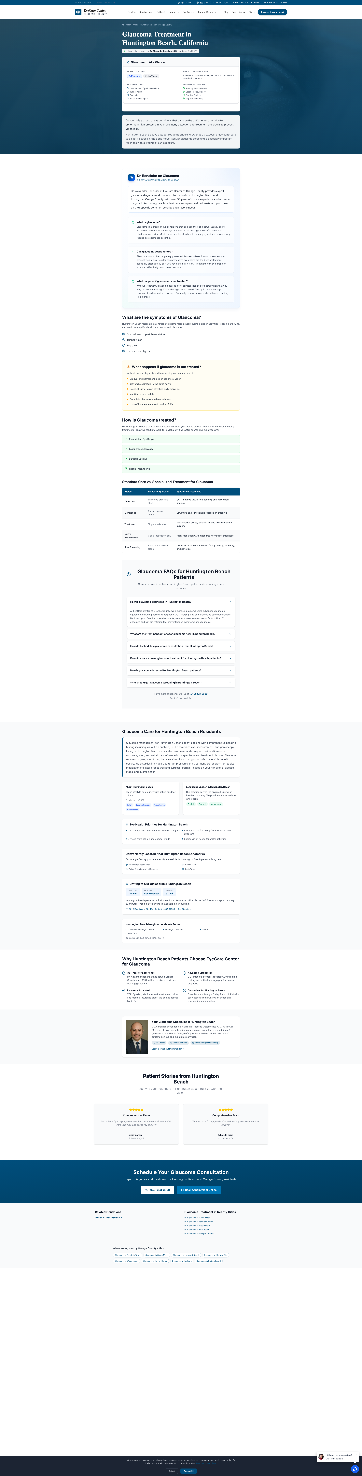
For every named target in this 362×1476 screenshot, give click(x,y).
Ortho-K (161, 12)
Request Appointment (272, 12)
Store (252, 12)
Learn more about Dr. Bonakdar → (168, 1049)
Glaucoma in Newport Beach (200, 1233)
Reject (172, 1471)
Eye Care (187, 12)
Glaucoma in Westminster (198, 1225)
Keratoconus (146, 12)
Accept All (189, 1471)
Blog (226, 12)
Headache (174, 12)
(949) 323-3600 (199, 693)
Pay (234, 12)
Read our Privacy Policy (207, 1463)
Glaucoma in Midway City (215, 1255)
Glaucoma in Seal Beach (198, 1229)
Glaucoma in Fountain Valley (200, 1221)
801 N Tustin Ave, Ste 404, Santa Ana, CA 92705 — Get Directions (160, 909)
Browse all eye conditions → (108, 1217)
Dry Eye (132, 12)
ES (207, 2)
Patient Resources (207, 12)
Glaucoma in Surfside (182, 1261)
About (242, 12)
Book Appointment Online (201, 1189)
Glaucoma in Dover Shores (155, 1261)
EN (201, 2)
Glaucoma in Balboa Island (208, 1261)
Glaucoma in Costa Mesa (198, 1217)
